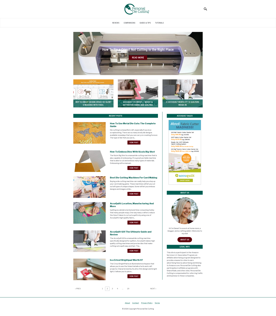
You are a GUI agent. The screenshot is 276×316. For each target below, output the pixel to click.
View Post (133, 142)
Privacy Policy (146, 303)
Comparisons (129, 23)
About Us (184, 239)
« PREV (78, 289)
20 (129, 289)
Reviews (115, 23)
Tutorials (159, 23)
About (127, 303)
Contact (135, 303)
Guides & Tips (145, 23)
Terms (157, 303)
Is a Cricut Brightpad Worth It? (126, 260)
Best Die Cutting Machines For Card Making (133, 177)
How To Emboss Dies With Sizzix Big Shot (132, 151)
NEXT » (153, 289)
